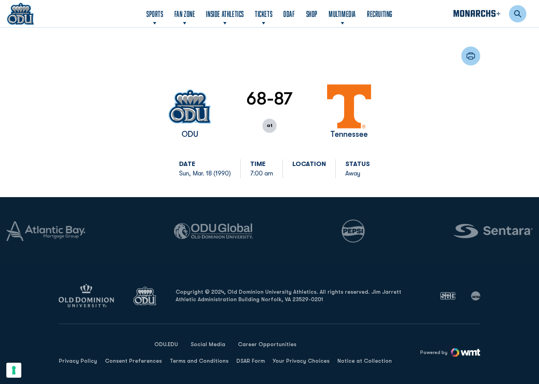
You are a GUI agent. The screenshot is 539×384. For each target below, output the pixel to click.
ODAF (289, 13)
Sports (154, 13)
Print (470, 56)
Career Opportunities (267, 344)
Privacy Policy (78, 361)
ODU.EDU (166, 344)
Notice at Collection (364, 361)
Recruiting (380, 13)
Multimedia (342, 13)
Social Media (208, 344)
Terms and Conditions (199, 361)
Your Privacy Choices (301, 361)
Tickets (263, 13)
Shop (312, 13)
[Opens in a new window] (447, 295)
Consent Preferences (133, 361)
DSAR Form (250, 361)
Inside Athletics (225, 13)
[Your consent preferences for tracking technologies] (13, 370)
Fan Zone (184, 13)
